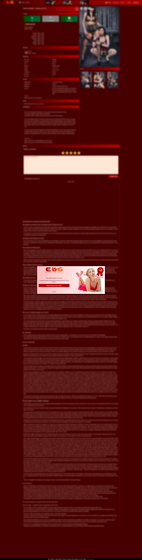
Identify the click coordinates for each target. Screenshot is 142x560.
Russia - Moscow (32, 53)
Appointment (69, 20)
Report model (71, 181)
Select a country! (26, 2)
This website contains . (54, 278)
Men (64, 2)
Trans (82, 2)
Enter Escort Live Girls (54, 285)
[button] (108, 2)
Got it (88, 559)
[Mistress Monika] (99, 36)
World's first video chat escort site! (93, 276)
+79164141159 (29, 24)
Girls (47, 2)
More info (92, 559)
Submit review (113, 176)
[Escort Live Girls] (8, 2)
